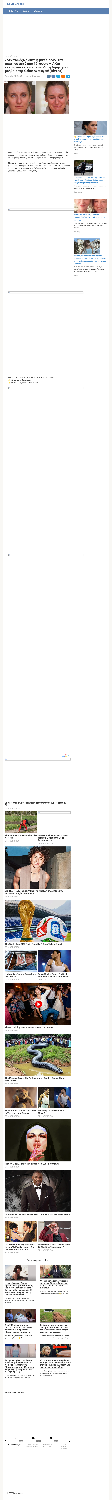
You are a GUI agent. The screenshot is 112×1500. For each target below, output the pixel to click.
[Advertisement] (56, 33)
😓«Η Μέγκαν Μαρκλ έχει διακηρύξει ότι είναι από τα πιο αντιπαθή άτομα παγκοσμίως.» (89, 139)
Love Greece (15, 4)
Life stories (36, 76)
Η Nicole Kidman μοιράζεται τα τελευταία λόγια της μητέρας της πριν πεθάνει (89, 217)
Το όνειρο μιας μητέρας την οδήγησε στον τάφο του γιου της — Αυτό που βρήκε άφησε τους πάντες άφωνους (54, 1328)
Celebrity (26, 11)
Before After (13, 11)
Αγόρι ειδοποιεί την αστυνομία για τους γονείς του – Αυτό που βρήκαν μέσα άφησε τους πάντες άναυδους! (90, 180)
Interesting (38, 11)
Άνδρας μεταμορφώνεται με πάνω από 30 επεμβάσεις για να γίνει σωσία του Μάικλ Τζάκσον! (54, 1284)
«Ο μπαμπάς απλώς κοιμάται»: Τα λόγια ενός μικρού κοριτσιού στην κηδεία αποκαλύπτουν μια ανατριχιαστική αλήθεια (55, 1364)
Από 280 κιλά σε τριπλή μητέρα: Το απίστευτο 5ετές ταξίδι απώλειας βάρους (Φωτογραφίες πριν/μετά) (18, 1328)
